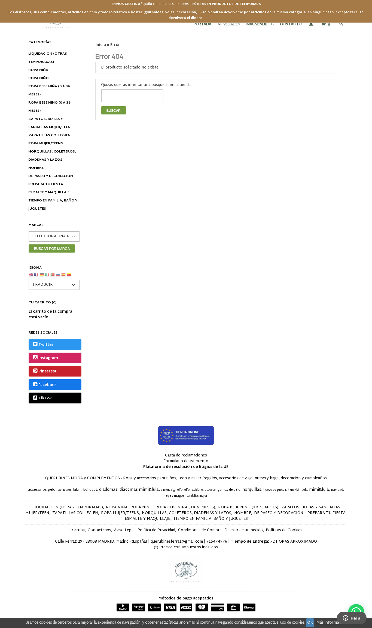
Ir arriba (77, 530)
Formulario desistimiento (185, 461)
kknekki (293, 490)
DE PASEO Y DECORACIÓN (50, 176)
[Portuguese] (52, 277)
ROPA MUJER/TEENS (45, 143)
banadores (64, 490)
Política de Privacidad (156, 530)
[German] (41, 277)
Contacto (290, 23)
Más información (331, 622)
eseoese (210, 490)
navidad (337, 490)
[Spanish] (63, 277)
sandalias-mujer (197, 496)
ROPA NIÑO (38, 78)
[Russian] (58, 277)
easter (165, 490)
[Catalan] (69, 277)
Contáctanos (99, 530)
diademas (108, 489)
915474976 (216, 541)
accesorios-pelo (42, 490)
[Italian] (47, 277)
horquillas (251, 489)
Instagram (48, 358)
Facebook (47, 385)
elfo (179, 490)
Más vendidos (259, 23)
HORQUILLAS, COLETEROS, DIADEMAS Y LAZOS (52, 155)
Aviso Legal (124, 530)
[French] (36, 277)
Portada (202, 23)
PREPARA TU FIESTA (45, 184)
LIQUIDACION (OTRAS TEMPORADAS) (47, 58)
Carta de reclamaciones (186, 455)
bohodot (90, 490)
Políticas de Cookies (284, 530)
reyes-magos (174, 496)
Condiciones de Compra (199, 530)
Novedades (229, 23)
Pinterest (47, 371)
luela (304, 490)
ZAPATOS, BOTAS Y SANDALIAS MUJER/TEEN (49, 123)
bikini (77, 490)
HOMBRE (36, 168)
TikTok (45, 398)
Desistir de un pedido (243, 530)
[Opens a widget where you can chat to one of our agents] (352, 618)
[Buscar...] (341, 23)
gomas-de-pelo (229, 490)
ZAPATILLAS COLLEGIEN (49, 135)
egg (173, 490)
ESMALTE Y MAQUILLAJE (48, 192)
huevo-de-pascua (274, 490)
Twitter (45, 344)
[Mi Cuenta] (311, 23)
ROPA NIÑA (38, 70)
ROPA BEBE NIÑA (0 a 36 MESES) (49, 90)
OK (310, 622)
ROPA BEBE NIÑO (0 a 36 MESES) (49, 107)
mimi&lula (319, 489)
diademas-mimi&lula (139, 489)
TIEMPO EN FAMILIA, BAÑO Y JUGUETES (52, 204)
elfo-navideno (193, 490)
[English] (31, 277)
